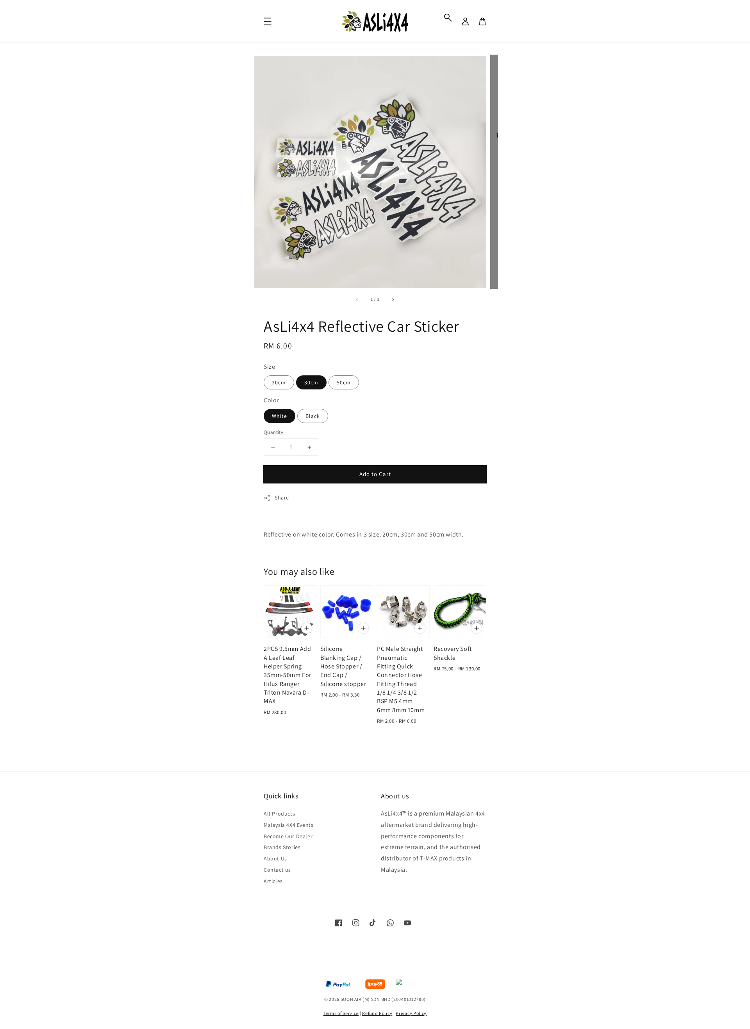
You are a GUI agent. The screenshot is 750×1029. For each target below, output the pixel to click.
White (279, 415)
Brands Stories (282, 847)
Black (312, 415)
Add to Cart (375, 474)
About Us (275, 858)
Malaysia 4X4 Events (288, 824)
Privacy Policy (411, 1013)
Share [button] (282, 497)
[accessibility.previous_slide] (357, 299)
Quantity (273, 432)
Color (271, 400)
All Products (279, 813)
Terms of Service (341, 1013)
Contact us (277, 869)
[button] (448, 17)
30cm (311, 382)
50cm (344, 382)
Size (269, 367)
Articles (273, 881)
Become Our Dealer (288, 836)
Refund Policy (377, 1013)
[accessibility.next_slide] (392, 299)
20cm (279, 382)
